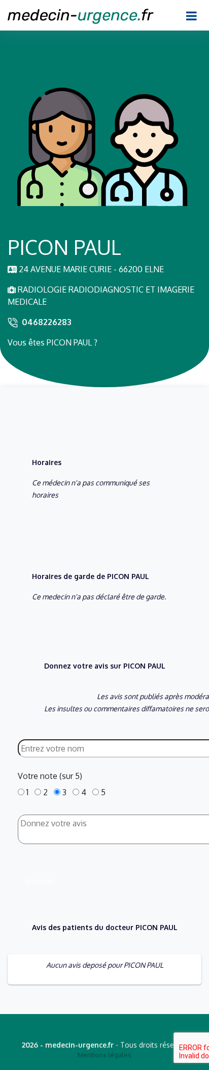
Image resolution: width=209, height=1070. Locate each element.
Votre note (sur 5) (50, 776)
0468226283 (47, 322)
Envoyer (39, 881)
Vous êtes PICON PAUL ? (52, 342)
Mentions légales (104, 1055)
